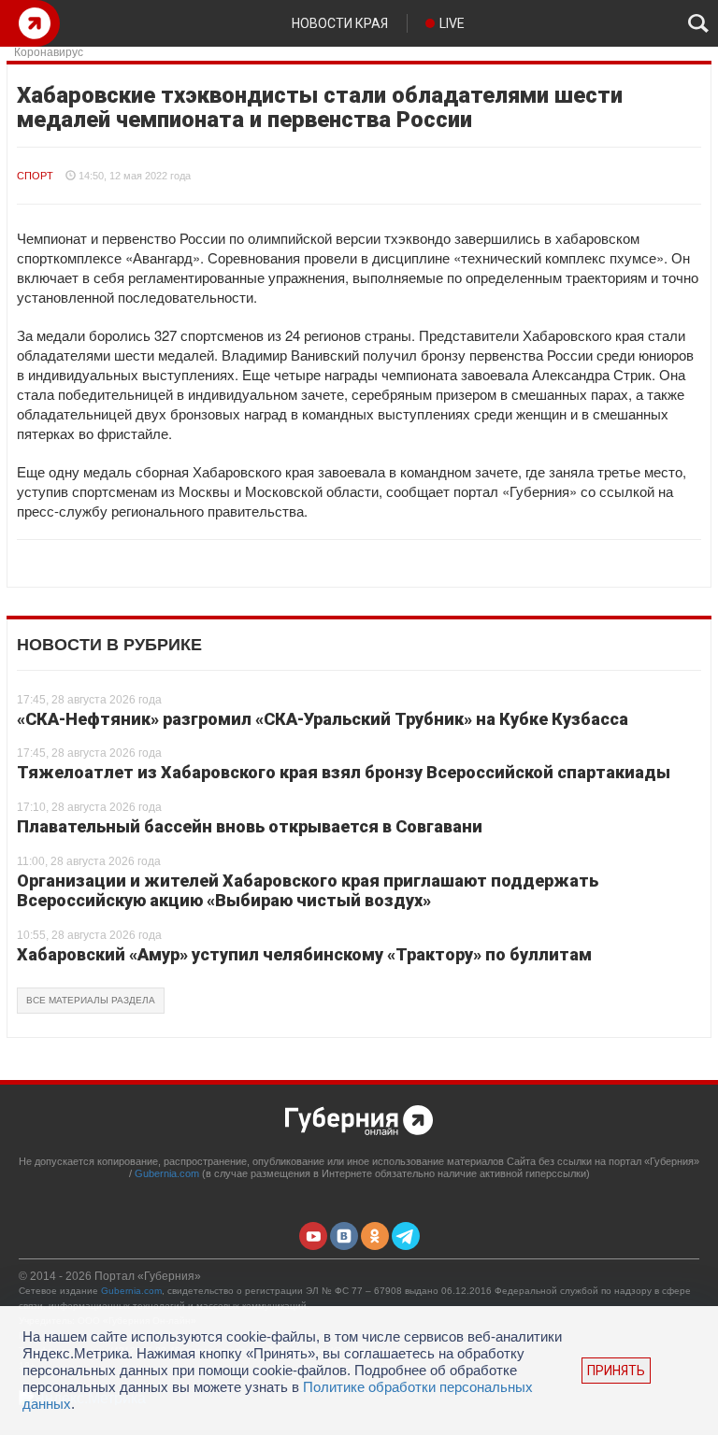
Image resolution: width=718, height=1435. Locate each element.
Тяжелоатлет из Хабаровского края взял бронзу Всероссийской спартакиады (343, 772)
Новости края (340, 23)
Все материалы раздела (90, 1000)
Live (452, 23)
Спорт (35, 175)
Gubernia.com (167, 1173)
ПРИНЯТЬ (616, 1370)
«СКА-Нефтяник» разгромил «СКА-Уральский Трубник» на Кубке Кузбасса (322, 719)
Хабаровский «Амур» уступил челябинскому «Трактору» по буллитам (304, 954)
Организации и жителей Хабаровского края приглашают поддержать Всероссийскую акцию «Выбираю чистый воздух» (307, 891)
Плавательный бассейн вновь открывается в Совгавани (249, 826)
